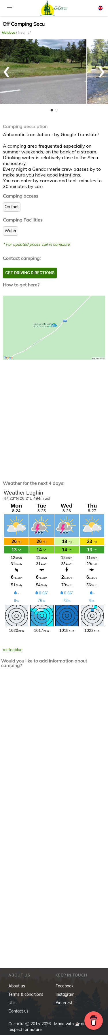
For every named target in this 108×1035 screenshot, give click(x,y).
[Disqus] (54, 748)
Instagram (65, 994)
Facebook (64, 986)
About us (16, 986)
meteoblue (12, 649)
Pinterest (64, 1002)
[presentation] (6, 69)
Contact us (18, 1011)
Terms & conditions (25, 994)
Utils (12, 1002)
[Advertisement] (54, 415)
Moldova (9, 32)
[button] (51, 110)
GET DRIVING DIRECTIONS (29, 273)
